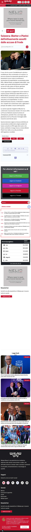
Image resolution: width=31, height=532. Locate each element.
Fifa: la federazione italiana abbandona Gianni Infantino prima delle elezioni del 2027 (14, 375)
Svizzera (6, 139)
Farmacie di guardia (6, 492)
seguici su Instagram (15, 185)
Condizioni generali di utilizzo (9, 527)
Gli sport (10, 31)
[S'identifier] (25, 2)
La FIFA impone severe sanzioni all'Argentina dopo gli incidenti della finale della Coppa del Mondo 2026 (14, 445)
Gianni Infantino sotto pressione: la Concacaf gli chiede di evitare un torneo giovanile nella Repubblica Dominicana (15, 422)
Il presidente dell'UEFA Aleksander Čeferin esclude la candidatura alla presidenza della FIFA (14, 399)
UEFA (20, 139)
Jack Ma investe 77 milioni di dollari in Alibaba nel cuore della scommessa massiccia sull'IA (16, 216)
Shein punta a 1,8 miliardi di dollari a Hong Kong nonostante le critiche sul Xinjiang (15, 219)
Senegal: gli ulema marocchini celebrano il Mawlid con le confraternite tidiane (16, 226)
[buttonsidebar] (2, 2)
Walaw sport (4, 498)
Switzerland (7, 141)
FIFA (14, 139)
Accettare (24, 527)
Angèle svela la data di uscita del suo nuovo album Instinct (15, 230)
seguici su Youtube (15, 190)
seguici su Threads (15, 195)
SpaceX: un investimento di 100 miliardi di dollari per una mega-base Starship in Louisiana (17, 223)
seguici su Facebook (15, 180)
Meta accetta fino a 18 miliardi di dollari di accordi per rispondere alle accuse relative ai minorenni (16, 233)
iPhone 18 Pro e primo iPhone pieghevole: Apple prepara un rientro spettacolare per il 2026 (16, 212)
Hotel (2, 494)
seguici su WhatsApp (15, 175)
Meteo (3, 490)
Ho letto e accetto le (9, 527)
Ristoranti (4, 496)
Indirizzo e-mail (6, 296)
